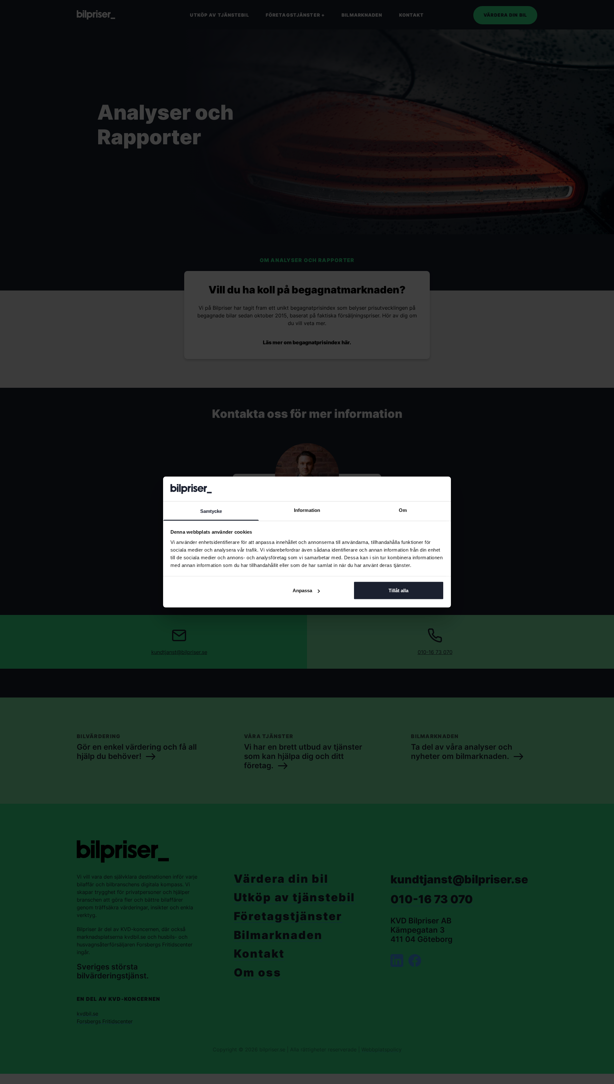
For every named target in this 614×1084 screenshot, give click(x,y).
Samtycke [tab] (211, 511)
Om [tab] (403, 510)
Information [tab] (307, 510)
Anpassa (302, 590)
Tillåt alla (398, 590)
